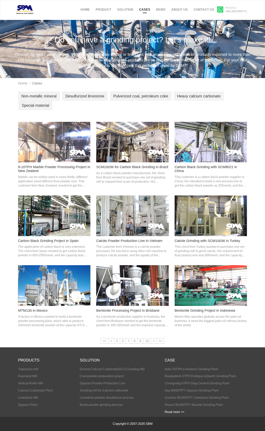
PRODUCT (103, 9)
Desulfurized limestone (84, 96)
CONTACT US (204, 9)
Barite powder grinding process (101, 404)
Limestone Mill (28, 397)
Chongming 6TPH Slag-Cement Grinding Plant (197, 383)
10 (147, 341)
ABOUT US (179, 9)
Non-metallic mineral (38, 96)
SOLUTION (125, 9)
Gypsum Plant (27, 404)
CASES (144, 9)
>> (160, 341)
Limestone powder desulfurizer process (107, 397)
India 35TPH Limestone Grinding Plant (191, 369)
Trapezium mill (28, 369)
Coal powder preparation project (102, 376)
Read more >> (174, 412)
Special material (35, 105)
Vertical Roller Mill (30, 383)
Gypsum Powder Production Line (102, 383)
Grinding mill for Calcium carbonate (104, 390)
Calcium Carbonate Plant (35, 390)
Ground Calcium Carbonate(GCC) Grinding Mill (112, 369)
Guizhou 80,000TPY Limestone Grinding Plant (197, 397)
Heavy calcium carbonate (199, 96)
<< (104, 341)
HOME (85, 9)
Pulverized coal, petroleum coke (140, 96)
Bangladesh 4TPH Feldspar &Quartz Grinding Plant (200, 376)
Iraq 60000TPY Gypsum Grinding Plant (191, 390)
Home (22, 83)
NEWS (160, 9)
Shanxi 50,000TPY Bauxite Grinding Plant (194, 404)
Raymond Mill (27, 376)
